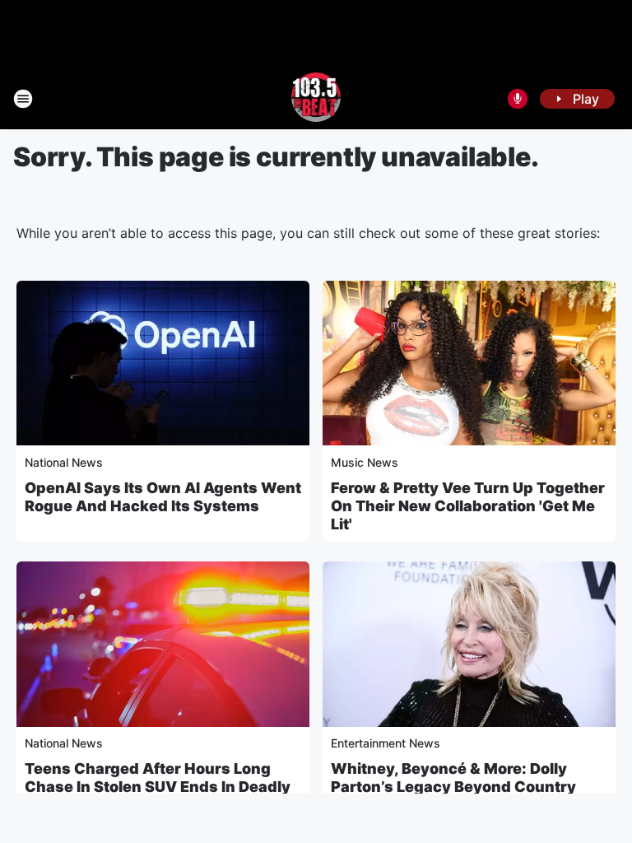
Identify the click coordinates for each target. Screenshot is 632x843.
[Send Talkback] (517, 99)
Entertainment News (385, 743)
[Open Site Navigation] (23, 99)
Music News (364, 462)
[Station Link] (316, 98)
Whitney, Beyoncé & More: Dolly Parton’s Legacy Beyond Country (453, 777)
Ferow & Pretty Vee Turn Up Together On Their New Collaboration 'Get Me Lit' (468, 506)
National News (64, 462)
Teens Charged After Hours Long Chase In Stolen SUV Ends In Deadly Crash (157, 786)
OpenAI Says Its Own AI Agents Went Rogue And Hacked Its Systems (163, 497)
